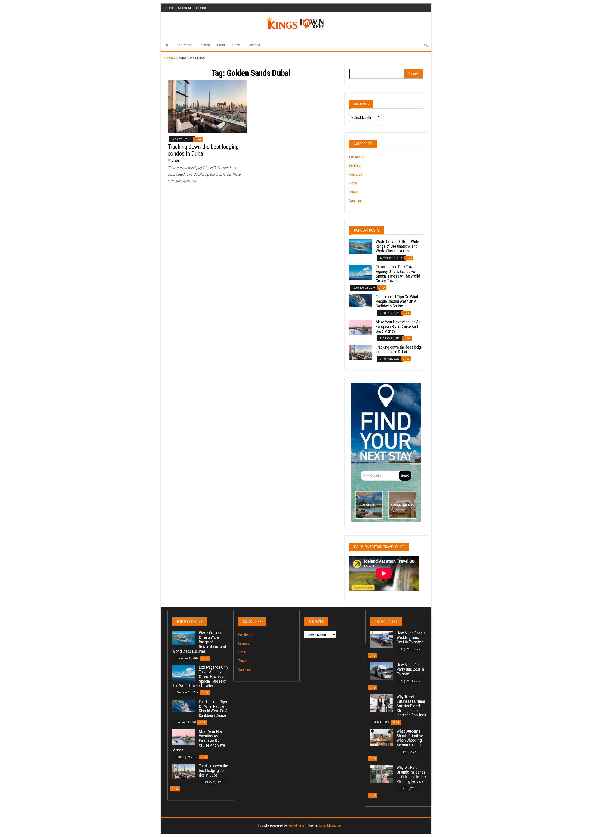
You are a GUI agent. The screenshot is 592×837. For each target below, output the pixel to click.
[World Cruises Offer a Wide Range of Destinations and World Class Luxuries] (360, 246)
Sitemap (201, 7)
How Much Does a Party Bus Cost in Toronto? (411, 669)
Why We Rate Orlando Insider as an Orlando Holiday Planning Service (411, 774)
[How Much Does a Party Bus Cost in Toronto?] (381, 671)
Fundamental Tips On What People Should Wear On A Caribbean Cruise (397, 301)
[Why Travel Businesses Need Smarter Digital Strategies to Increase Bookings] (381, 703)
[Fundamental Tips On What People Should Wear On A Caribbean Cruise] (360, 300)
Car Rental (184, 45)
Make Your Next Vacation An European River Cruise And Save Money (398, 326)
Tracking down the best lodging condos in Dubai (203, 150)
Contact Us (184, 7)
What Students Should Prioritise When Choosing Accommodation (410, 738)
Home (169, 7)
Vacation (253, 45)
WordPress (296, 825)
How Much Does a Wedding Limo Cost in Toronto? (411, 638)
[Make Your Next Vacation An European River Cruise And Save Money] (360, 327)
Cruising (204, 45)
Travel (236, 45)
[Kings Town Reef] (167, 45)
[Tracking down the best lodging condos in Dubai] (207, 106)
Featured (355, 174)
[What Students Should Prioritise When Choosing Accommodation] (381, 737)
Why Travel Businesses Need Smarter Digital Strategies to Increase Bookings (411, 705)
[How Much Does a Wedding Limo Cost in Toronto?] (381, 639)
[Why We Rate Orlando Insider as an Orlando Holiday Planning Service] (381, 773)
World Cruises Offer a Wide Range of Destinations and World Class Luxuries (397, 246)
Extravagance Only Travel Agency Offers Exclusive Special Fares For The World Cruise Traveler (398, 273)
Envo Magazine (330, 825)
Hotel (221, 45)
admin (176, 161)
